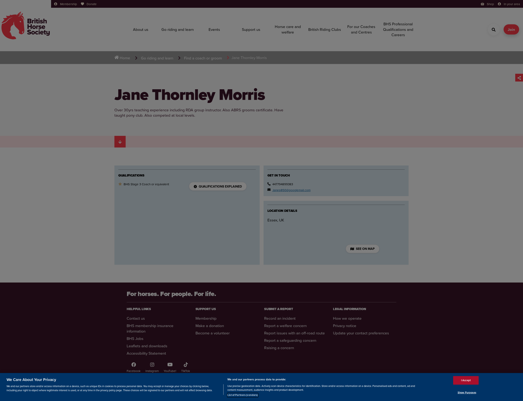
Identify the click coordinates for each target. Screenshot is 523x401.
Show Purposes (467, 392)
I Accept (466, 380)
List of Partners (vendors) (242, 395)
